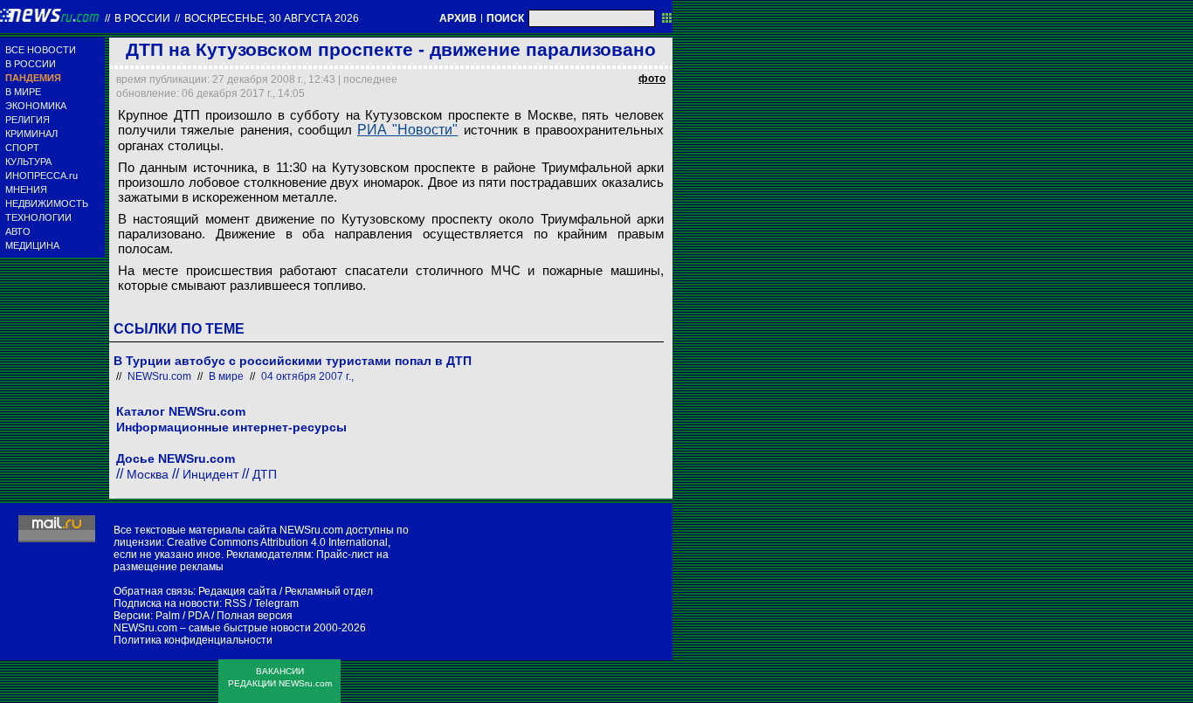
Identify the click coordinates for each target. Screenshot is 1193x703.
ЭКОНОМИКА (35, 105)
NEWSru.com (159, 376)
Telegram (276, 603)
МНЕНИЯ (26, 189)
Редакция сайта (237, 591)
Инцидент (210, 474)
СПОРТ (22, 147)
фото (651, 78)
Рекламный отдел (329, 591)
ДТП (264, 474)
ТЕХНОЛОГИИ (38, 217)
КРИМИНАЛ (31, 133)
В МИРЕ (23, 91)
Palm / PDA (182, 616)
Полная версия (255, 616)
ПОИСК (505, 18)
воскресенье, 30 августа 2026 (271, 18)
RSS (235, 603)
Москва (148, 474)
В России (142, 18)
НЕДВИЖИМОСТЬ (46, 203)
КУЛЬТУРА (28, 161)
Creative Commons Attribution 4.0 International (277, 542)
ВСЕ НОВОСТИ (40, 50)
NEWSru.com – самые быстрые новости (212, 628)
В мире (226, 376)
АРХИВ (458, 18)
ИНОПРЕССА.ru (41, 175)
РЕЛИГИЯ (27, 119)
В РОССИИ (30, 64)
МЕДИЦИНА (32, 245)
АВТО (18, 231)
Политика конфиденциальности (193, 640)
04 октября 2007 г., (307, 376)
